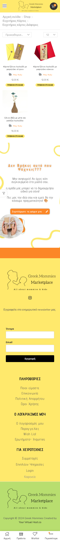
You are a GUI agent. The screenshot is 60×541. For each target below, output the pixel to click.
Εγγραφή (30, 358)
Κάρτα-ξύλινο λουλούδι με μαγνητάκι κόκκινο (45, 68)
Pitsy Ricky (17, 74)
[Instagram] (30, 297)
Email (9, 342)
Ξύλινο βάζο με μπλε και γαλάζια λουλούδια (15, 119)
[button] (4, 6)
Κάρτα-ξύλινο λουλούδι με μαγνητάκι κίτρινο (15, 68)
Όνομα (10, 328)
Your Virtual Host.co (30, 522)
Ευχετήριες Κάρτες (14, 21)
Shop (27, 17)
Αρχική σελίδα (11, 17)
